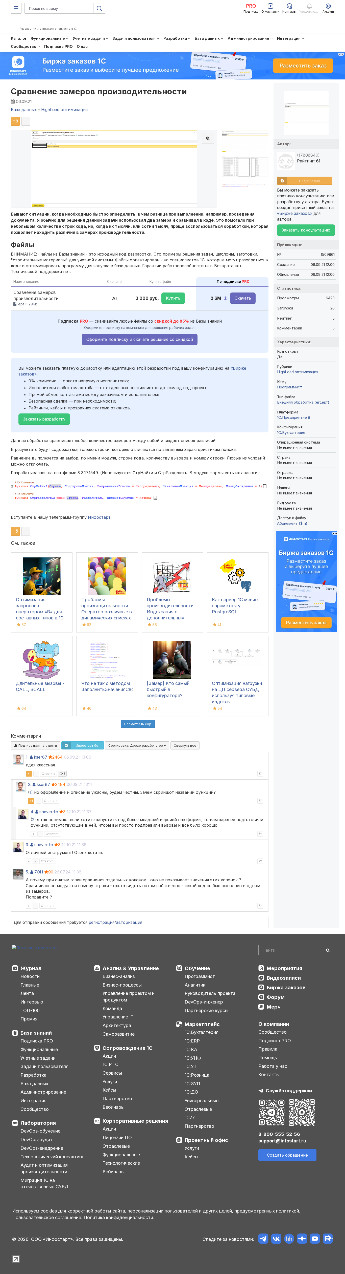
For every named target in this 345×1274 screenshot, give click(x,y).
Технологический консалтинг (52, 1156)
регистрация (101, 922)
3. (27, 844)
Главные (29, 985)
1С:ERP (192, 1040)
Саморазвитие (119, 1034)
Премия (29, 1018)
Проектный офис (206, 1140)
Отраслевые (116, 1146)
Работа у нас (272, 1066)
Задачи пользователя (44, 1066)
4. (32, 811)
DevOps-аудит (36, 1139)
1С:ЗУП (192, 1083)
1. (27, 757)
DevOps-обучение (40, 1131)
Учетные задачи (38, 1058)
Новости (30, 976)
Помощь (267, 1057)
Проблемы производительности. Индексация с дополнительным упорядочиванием (171, 611)
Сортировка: (136, 745)
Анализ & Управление (131, 968)
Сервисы (112, 1073)
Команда (112, 1008)
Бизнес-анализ (119, 976)
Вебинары (114, 1107)
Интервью (31, 1002)
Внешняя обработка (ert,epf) (303, 402)
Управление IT (118, 1016)
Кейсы (109, 1090)
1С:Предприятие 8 (293, 417)
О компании (273, 1024)
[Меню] (16, 8)
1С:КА (191, 1049)
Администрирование (43, 1092)
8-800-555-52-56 (279, 1134)
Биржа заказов (286, 988)
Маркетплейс (202, 1024)
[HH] (289, 1239)
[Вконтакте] (276, 1239)
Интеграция (33, 1100)
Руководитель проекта (210, 993)
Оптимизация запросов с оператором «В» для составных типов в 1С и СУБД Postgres (40, 611)
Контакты (269, 1074)
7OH (38, 871)
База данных (34, 1083)
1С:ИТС (110, 1064)
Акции (109, 1056)
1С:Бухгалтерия (201, 1032)
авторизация (129, 922)
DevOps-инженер (204, 1002)
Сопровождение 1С (128, 1048)
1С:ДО (191, 1092)
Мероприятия (284, 968)
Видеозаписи (284, 978)
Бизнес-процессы (122, 985)
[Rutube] (328, 1239)
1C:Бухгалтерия (291, 432)
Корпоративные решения (135, 1121)
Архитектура (117, 1025)
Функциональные (39, 1049)
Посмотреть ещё (138, 724)
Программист (289, 387)
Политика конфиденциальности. (119, 1217)
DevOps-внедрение (41, 1148)
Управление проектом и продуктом (129, 997)
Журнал (30, 968)
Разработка (33, 1075)
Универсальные (201, 1100)
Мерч (274, 1007)
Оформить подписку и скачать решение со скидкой (139, 339)
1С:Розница (197, 1075)
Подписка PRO (36, 1040)
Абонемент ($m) (292, 523)
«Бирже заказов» (294, 213)
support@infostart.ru (282, 1140)
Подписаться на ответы (37, 745)
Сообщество (34, 1109)
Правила (267, 1049)
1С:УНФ (193, 1058)
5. (27, 871)
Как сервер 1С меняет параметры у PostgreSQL (236, 605)
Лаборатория (38, 1123)
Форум (276, 997)
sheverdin (48, 811)
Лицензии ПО (117, 1137)
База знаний (36, 1033)
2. (29, 784)
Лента (27, 993)
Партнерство (117, 1098)
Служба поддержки (289, 1090)
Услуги (110, 1081)
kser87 (40, 757)
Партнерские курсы (206, 1010)
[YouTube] (315, 1239)
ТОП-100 (30, 1010)
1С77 (190, 1117)
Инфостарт (99, 517)
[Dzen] (302, 1239)
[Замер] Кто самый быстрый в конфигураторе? (168, 689)
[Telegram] (263, 1239)
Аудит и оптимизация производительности (44, 1168)
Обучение (197, 968)
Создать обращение (287, 1155)
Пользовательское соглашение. (47, 1217)
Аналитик (195, 985)
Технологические (121, 1163)
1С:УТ (191, 1066)
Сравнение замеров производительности (99, 91)
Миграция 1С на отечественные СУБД (44, 1183)
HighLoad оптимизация (297, 371)
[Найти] (328, 950)
